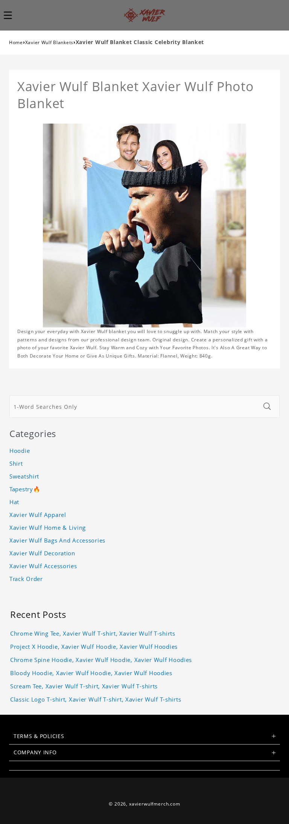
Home (16, 42)
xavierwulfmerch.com (154, 804)
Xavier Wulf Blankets (49, 42)
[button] (12, 15)
